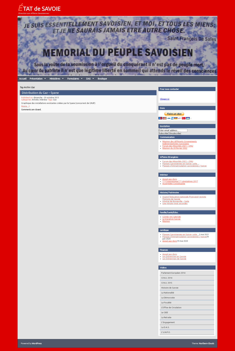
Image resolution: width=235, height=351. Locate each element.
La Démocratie (168, 297)
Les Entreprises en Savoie (174, 256)
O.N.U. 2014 (166, 278)
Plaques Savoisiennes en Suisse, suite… (180, 163)
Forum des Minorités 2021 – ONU (177, 146)
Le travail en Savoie (171, 219)
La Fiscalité (166, 302)
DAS (88, 78)
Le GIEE (164, 312)
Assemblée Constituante (173, 183)
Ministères (55, 78)
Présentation (36, 78)
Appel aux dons (169, 179)
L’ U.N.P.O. (165, 332)
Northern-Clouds (206, 343)
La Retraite (166, 317)
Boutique (102, 78)
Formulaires (73, 78)
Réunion (166, 221)
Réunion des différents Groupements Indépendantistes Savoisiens (179, 142)
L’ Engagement (168, 322)
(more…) (25, 106)
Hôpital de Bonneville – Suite (175, 201)
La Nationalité (167, 292)
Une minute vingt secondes (175, 203)
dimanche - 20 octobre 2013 (46, 98)
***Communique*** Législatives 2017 (180, 181)
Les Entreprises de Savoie (174, 259)
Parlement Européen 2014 (173, 273)
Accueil (23, 78)
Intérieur (43, 100)
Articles (35, 100)
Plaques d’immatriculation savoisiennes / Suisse (184, 166)
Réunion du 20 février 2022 (174, 148)
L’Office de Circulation (171, 307)
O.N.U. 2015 (166, 283)
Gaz (55, 100)
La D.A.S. (165, 327)
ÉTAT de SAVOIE (39, 7)
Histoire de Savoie (169, 288)
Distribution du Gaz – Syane (40, 92)
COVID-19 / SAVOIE (171, 217)
